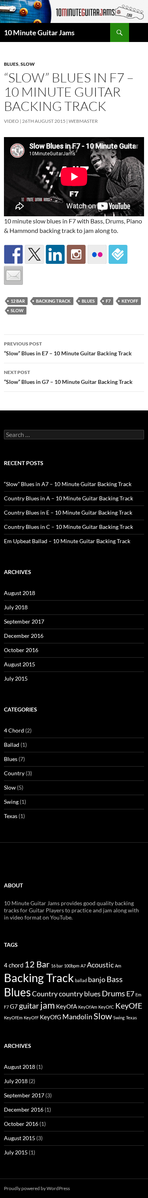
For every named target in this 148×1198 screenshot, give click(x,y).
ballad (81, 980)
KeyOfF (130, 300)
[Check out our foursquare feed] (118, 254)
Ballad (11, 744)
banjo (96, 979)
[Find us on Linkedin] (55, 254)
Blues (11, 64)
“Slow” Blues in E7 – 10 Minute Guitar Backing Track (68, 349)
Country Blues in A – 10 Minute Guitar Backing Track (68, 498)
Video (11, 121)
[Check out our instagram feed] (76, 254)
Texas (10, 816)
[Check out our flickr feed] (97, 254)
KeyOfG (50, 1017)
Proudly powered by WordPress (37, 1188)
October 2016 (21, 650)
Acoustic (100, 965)
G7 (14, 1006)
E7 (130, 994)
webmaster (83, 121)
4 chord (13, 965)
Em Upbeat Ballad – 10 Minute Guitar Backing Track (67, 541)
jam (47, 1005)
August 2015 (19, 664)
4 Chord (14, 730)
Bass (115, 979)
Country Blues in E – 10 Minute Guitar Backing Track (68, 512)
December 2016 (23, 635)
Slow (28, 64)
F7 (108, 300)
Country (14, 773)
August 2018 (19, 592)
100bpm (71, 965)
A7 (83, 965)
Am (118, 965)
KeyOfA (66, 1006)
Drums (113, 993)
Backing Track (53, 300)
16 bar (57, 965)
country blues (80, 994)
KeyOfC (106, 1006)
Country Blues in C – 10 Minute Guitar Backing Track (68, 526)
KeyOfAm (87, 1006)
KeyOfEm (13, 1017)
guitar (29, 1005)
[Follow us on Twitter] (34, 254)
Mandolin (77, 1017)
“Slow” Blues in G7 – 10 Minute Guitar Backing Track (68, 377)
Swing (11, 801)
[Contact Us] (13, 275)
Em (138, 994)
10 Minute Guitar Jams (39, 32)
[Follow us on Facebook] (13, 254)
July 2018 (16, 607)
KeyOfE (128, 1005)
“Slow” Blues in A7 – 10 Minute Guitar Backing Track (67, 484)
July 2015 (16, 678)
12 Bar (18, 300)
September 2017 (24, 621)
